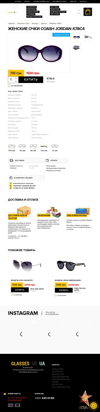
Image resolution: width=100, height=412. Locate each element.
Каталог (27, 1)
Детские (55, 14)
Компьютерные (58, 12)
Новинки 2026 (58, 369)
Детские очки (57, 384)
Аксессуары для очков (61, 387)
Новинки (31, 7)
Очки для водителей (60, 377)
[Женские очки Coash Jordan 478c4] (39, 53)
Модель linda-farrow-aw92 (68, 280)
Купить (31, 79)
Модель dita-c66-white (22, 280)
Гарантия (73, 1)
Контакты (83, 1)
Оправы (30, 14)
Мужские (55, 9)
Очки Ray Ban (57, 372)
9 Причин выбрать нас (41, 1)
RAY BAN (54, 7)
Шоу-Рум (18, 1)
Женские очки (58, 374)
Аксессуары (33, 12)
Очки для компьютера (61, 379)
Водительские (34, 16)
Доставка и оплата (59, 1)
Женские (31, 9)
